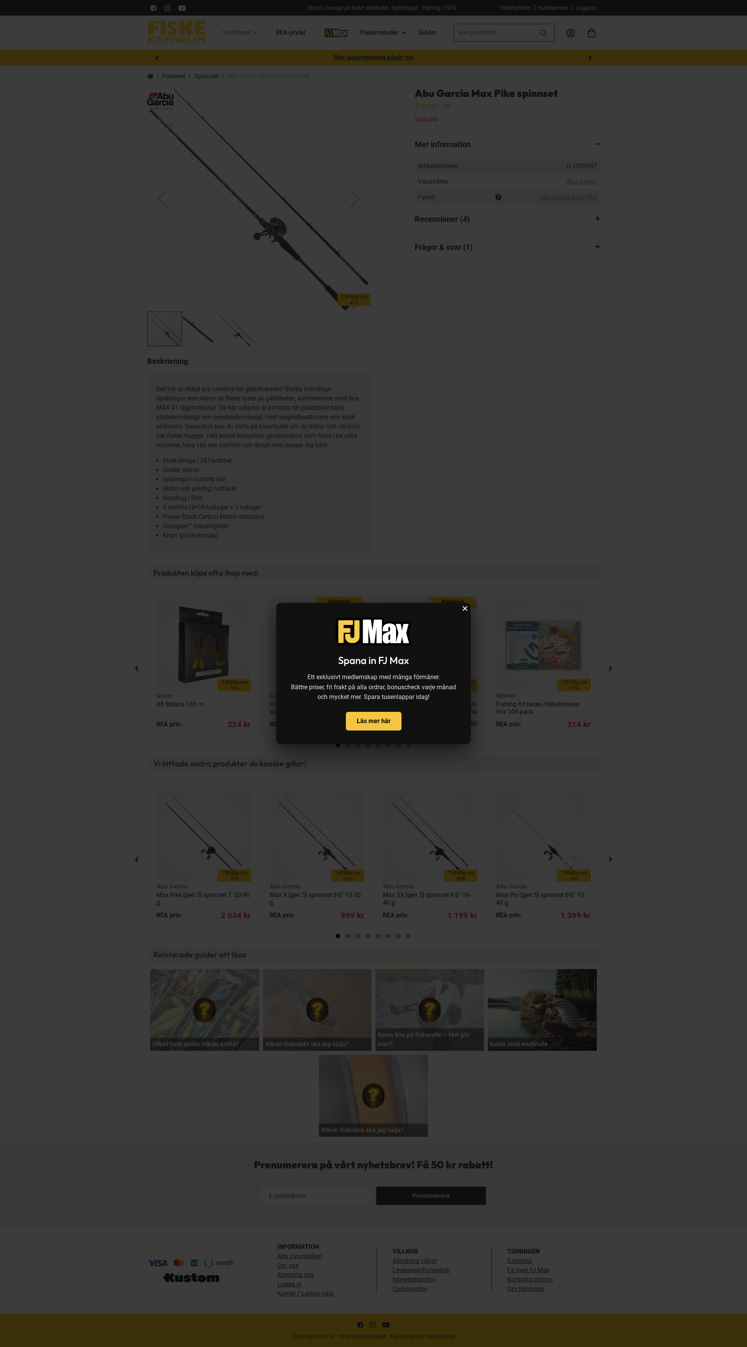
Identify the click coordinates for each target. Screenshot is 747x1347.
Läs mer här (374, 721)
